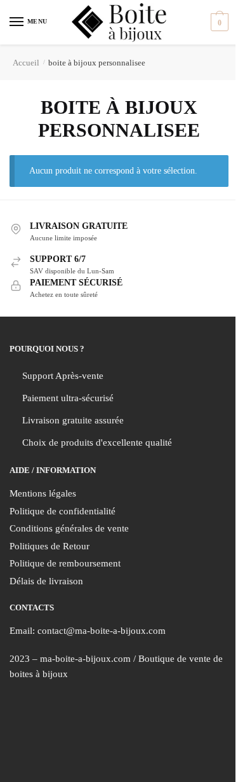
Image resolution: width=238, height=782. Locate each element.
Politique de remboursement (65, 563)
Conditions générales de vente (69, 528)
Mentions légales (43, 493)
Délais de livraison (46, 581)
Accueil (26, 62)
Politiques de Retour (49, 546)
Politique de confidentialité (63, 511)
